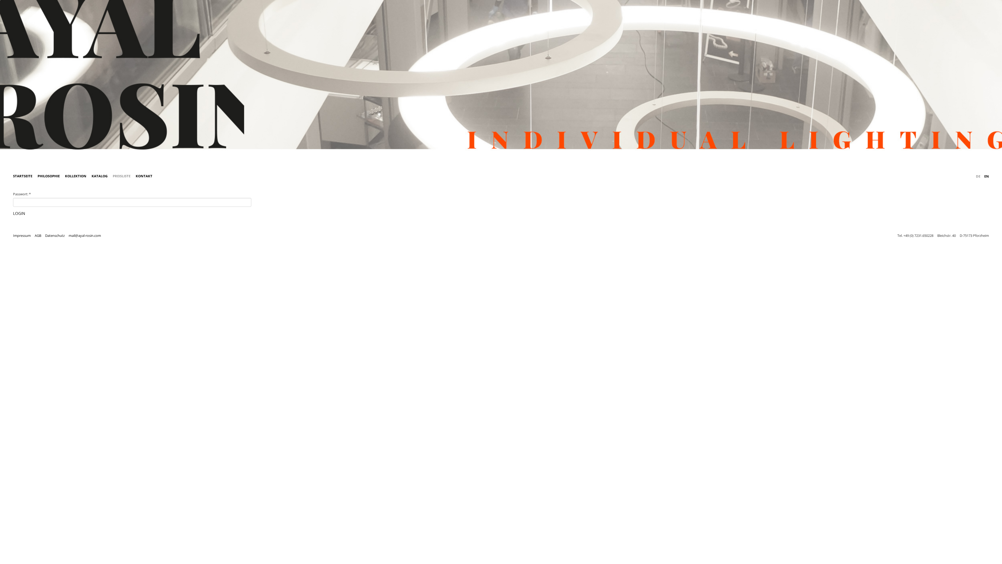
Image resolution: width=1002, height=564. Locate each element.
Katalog (100, 176)
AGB (38, 235)
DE (978, 176)
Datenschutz (55, 235)
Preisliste (121, 176)
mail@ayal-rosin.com (85, 235)
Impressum (22, 235)
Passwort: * (22, 194)
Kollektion (75, 176)
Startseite (22, 176)
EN (986, 176)
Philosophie (49, 176)
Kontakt (144, 176)
